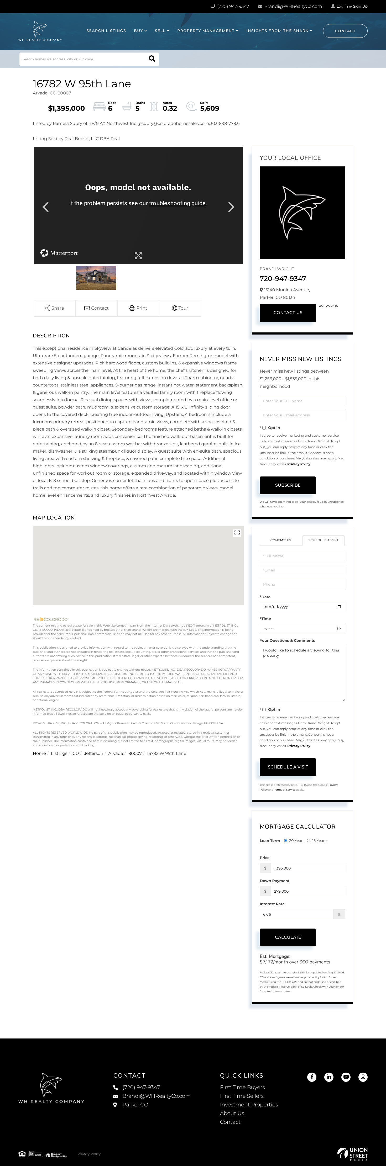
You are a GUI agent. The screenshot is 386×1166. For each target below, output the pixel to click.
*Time (265, 618)
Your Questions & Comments (287, 640)
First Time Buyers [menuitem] (242, 1087)
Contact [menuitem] (230, 1122)
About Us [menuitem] (232, 1113)
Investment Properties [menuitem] (249, 1105)
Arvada (115, 753)
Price (264, 857)
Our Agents (328, 306)
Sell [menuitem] (160, 30)
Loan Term (270, 840)
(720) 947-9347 (232, 6)
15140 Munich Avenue (152, 1110)
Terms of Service (285, 789)
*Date (265, 597)
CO (75, 753)
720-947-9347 (283, 278)
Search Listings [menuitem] (106, 30)
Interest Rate (272, 904)
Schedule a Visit (323, 540)
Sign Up (360, 6)
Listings (59, 753)
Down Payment (275, 880)
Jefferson (93, 753)
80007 (135, 753)
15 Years (319, 840)
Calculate (288, 937)
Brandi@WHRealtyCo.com (292, 6)
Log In (342, 6)
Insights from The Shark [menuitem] (277, 30)
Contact (345, 31)
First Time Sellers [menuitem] (242, 1096)
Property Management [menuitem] (205, 30)
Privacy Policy (298, 464)
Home (39, 753)
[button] (152, 59)
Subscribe (288, 485)
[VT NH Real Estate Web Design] (352, 1154)
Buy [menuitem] (138, 30)
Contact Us (287, 312)
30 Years (296, 840)
